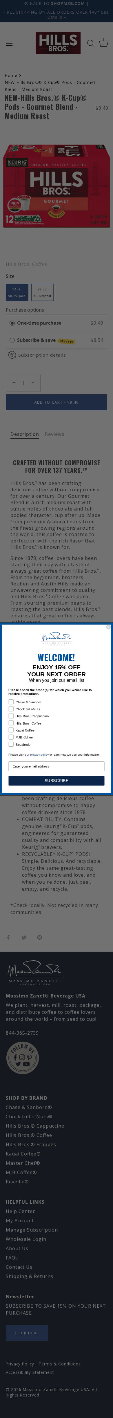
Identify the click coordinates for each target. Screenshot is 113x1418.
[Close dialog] (108, 627)
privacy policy (39, 754)
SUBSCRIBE (56, 781)
